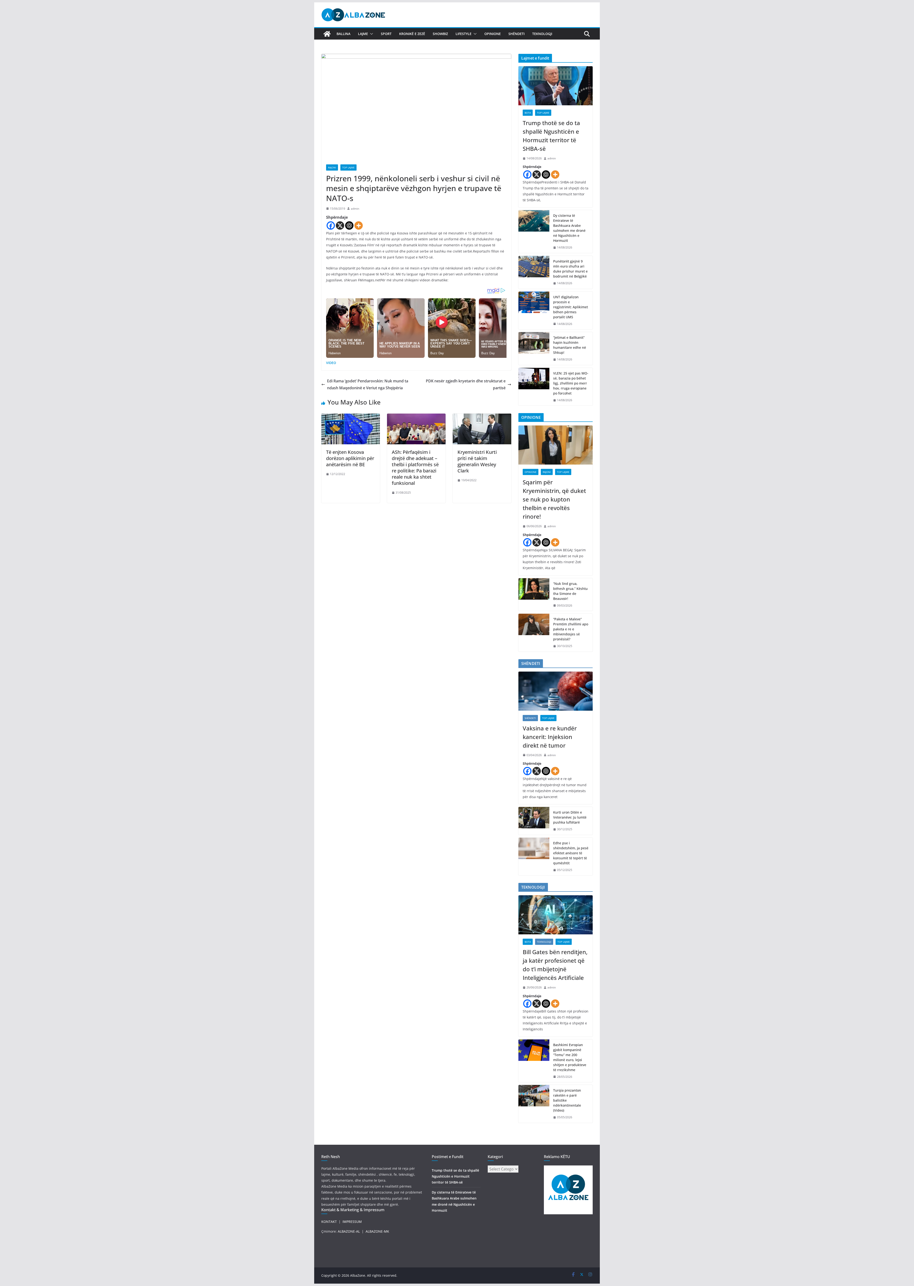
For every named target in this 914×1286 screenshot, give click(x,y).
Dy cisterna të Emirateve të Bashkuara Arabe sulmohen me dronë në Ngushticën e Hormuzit (569, 228)
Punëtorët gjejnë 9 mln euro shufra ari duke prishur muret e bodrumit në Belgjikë (570, 268)
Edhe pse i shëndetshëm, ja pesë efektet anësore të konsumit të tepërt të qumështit (570, 853)
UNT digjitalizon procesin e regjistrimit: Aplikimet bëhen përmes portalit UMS (570, 307)
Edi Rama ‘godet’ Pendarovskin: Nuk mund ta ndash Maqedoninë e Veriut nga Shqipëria (367, 384)
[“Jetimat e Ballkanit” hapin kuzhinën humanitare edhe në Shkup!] (533, 348)
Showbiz (440, 33)
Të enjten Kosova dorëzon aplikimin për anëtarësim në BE (350, 458)
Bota (528, 112)
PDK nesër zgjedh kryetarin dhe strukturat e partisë (466, 384)
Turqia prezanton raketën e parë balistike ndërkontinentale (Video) (567, 1100)
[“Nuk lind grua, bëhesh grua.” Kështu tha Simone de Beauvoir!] (533, 594)
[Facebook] (331, 225)
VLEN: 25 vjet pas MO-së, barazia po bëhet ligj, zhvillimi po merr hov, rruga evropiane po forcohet (570, 383)
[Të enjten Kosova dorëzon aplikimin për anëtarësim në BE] (350, 417)
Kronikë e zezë (412, 33)
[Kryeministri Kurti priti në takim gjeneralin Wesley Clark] (482, 417)
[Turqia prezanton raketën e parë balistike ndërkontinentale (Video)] (533, 1104)
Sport (386, 33)
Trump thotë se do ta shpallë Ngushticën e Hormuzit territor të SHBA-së (551, 135)
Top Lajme (348, 167)
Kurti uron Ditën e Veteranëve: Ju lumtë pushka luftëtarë (569, 817)
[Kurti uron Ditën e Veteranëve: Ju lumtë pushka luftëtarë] (533, 821)
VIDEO (331, 362)
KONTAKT (329, 1221)
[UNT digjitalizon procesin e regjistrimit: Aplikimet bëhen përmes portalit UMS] (533, 310)
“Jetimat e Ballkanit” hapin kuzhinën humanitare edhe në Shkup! (569, 345)
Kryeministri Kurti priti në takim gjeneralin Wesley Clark (477, 461)
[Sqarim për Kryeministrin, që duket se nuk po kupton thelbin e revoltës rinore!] (555, 445)
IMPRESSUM (352, 1221)
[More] (358, 225)
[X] (340, 225)
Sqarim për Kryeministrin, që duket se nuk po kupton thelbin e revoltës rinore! (554, 499)
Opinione (492, 33)
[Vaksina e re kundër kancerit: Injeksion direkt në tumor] (555, 691)
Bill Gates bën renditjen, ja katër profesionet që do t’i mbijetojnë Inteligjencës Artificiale (555, 965)
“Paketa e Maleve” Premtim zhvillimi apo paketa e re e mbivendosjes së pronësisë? (570, 629)
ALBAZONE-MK (377, 1231)
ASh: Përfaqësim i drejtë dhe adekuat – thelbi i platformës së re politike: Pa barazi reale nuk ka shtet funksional (415, 467)
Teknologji (542, 33)
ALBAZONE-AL (349, 1231)
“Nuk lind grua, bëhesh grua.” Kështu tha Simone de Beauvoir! (570, 591)
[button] (370, 33)
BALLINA (343, 33)
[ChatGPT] (349, 225)
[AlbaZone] (327, 34)
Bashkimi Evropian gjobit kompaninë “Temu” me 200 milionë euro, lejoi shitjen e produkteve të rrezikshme (569, 1057)
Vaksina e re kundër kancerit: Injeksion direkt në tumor (550, 736)
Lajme (363, 33)
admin (355, 209)
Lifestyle (464, 33)
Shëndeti (516, 33)
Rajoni (332, 167)
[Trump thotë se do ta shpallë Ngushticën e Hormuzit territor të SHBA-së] (555, 85)
